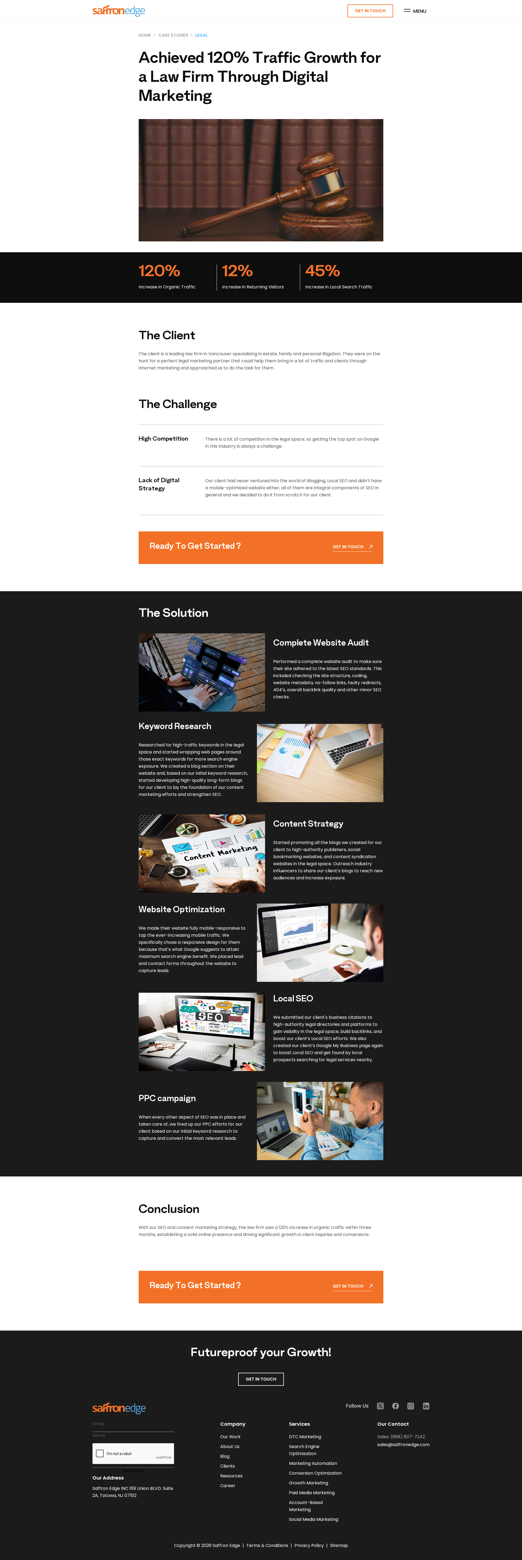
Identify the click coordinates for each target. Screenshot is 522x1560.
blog (224, 1456)
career (227, 1486)
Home (145, 35)
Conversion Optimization (315, 1473)
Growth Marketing (308, 1483)
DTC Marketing (305, 1437)
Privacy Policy (309, 1545)
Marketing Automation (313, 1463)
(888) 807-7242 (407, 1437)
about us (230, 1446)
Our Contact (393, 1424)
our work (230, 1437)
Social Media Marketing (313, 1519)
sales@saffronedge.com (403, 1444)
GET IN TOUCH (261, 1379)
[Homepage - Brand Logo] (118, 11)
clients (227, 1466)
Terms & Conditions (267, 1545)
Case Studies (173, 35)
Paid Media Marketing (312, 1493)
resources (231, 1476)
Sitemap (339, 1545)
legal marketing (195, 361)
